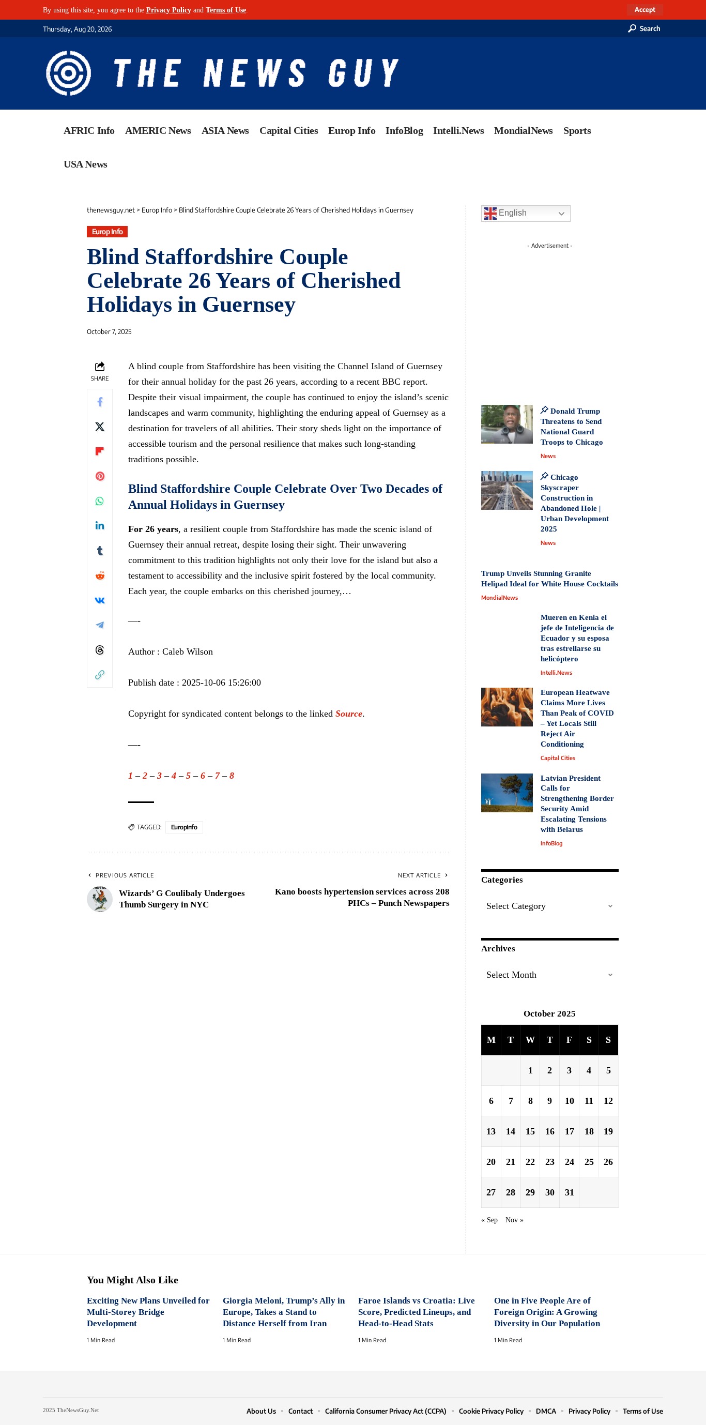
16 (550, 1131)
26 (608, 1162)
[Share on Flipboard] (99, 450)
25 (589, 1162)
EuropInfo (184, 827)
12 (608, 1101)
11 (589, 1101)
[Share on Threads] (99, 649)
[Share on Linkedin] (99, 525)
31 (569, 1192)
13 (491, 1131)
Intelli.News (556, 672)
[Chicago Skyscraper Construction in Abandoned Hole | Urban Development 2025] (507, 490)
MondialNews (499, 597)
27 (491, 1192)
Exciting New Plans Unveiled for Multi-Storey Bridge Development (148, 1312)
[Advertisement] (569, 318)
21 (510, 1162)
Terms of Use (226, 10)
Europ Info (107, 231)
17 (569, 1131)
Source (348, 713)
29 (530, 1192)
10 (569, 1101)
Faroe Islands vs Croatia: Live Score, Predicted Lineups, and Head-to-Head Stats (416, 1312)
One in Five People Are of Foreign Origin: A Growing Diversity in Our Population (547, 1312)
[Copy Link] (99, 674)
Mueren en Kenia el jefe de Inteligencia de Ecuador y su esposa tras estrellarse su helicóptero (577, 638)
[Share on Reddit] (99, 575)
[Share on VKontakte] (99, 599)
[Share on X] (99, 426)
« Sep (489, 1220)
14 (510, 1131)
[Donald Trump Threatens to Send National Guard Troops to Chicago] (507, 424)
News (548, 455)
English (512, 212)
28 (510, 1192)
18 (589, 1131)
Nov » (514, 1220)
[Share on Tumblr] (99, 550)
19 (608, 1131)
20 (491, 1162)
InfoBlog (552, 843)
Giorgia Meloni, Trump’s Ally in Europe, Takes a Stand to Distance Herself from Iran (284, 1312)
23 (550, 1162)
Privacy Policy (168, 10)
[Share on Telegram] (99, 624)
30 (550, 1192)
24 (569, 1162)
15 (530, 1131)
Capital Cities (558, 757)
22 (530, 1162)
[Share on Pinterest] (99, 475)
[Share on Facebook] (99, 401)
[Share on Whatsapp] (99, 500)
